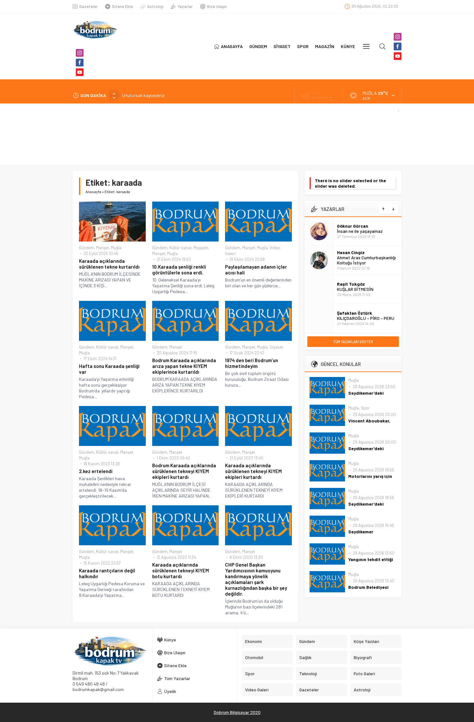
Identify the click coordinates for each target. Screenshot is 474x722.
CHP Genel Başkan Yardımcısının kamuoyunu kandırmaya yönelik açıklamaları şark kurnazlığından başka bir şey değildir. (256, 579)
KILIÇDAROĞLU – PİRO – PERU (365, 318)
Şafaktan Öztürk (354, 313)
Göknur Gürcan (352, 226)
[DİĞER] (366, 46)
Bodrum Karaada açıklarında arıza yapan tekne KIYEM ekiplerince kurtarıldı (184, 366)
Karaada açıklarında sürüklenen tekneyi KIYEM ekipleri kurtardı (253, 471)
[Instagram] (80, 53)
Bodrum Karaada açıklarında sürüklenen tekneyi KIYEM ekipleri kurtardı (184, 471)
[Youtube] (80, 72)
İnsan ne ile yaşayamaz (360, 231)
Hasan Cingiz (351, 252)
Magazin (200, 247)
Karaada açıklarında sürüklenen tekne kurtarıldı (109, 264)
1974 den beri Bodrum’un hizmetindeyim (251, 363)
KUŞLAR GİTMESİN (355, 289)
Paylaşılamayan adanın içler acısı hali (256, 269)
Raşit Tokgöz (351, 284)
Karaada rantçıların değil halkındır (107, 573)
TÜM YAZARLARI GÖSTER (353, 342)
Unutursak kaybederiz (143, 95)
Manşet (102, 247)
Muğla (116, 247)
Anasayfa (93, 191)
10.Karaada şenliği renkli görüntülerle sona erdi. (179, 269)
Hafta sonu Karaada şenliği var (109, 369)
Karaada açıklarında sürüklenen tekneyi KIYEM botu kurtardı (180, 570)
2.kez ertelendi (96, 471)
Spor (365, 407)
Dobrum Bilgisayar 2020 (237, 712)
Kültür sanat (180, 247)
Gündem (86, 247)
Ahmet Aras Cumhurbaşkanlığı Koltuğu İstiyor (366, 260)
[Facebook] (80, 62)
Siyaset (276, 347)
